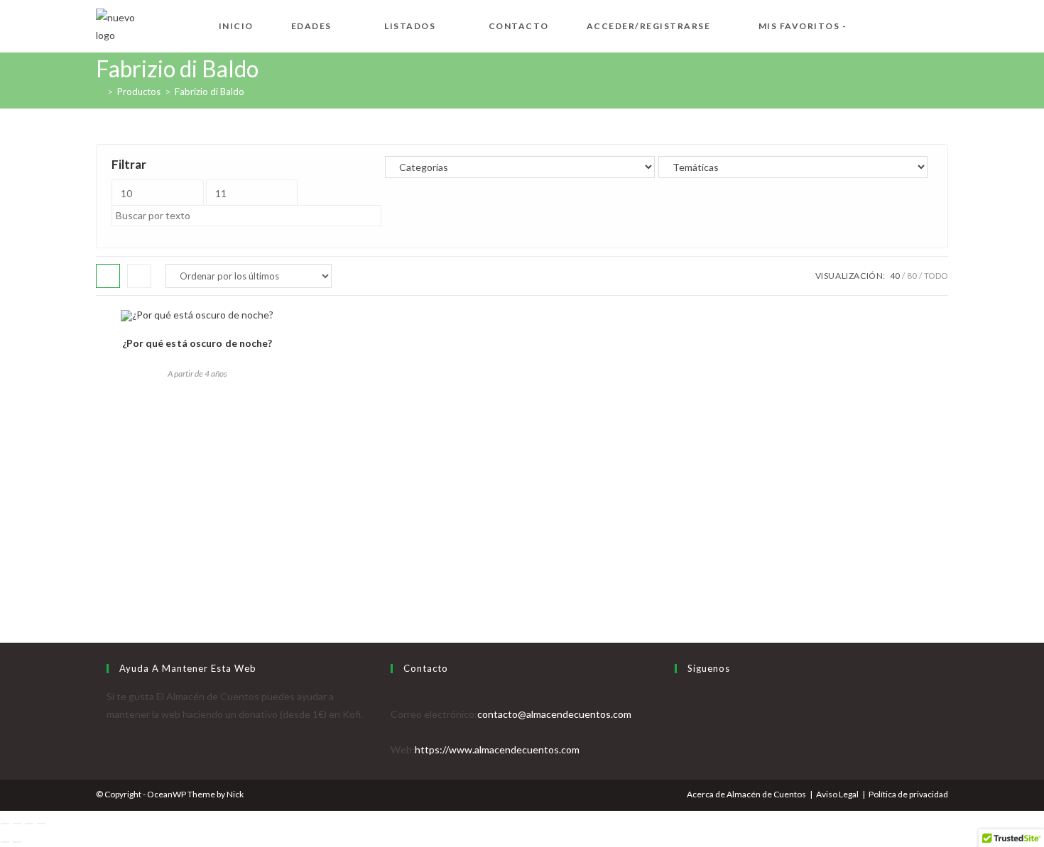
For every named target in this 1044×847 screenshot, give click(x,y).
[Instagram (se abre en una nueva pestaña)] (942, 24)
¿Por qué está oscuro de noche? (197, 343)
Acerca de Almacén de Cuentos (746, 794)
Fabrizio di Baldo (209, 91)
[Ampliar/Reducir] (5, 823)
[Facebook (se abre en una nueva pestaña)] (897, 24)
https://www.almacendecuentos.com (497, 749)
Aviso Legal (837, 794)
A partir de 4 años (197, 373)
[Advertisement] (522, 502)
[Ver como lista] (139, 276)
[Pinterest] (679, 749)
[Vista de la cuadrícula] (108, 276)
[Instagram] (679, 732)
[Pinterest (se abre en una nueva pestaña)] (919, 24)
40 (895, 275)
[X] (679, 696)
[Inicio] (99, 91)
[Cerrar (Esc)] (41, 823)
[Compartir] (29, 823)
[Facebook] (679, 714)
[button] (106, 325)
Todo (936, 275)
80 (912, 275)
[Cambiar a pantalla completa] (17, 823)
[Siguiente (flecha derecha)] (17, 842)
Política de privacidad (908, 794)
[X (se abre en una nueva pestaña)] (874, 24)
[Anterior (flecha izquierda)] (5, 842)
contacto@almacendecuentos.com (554, 714)
